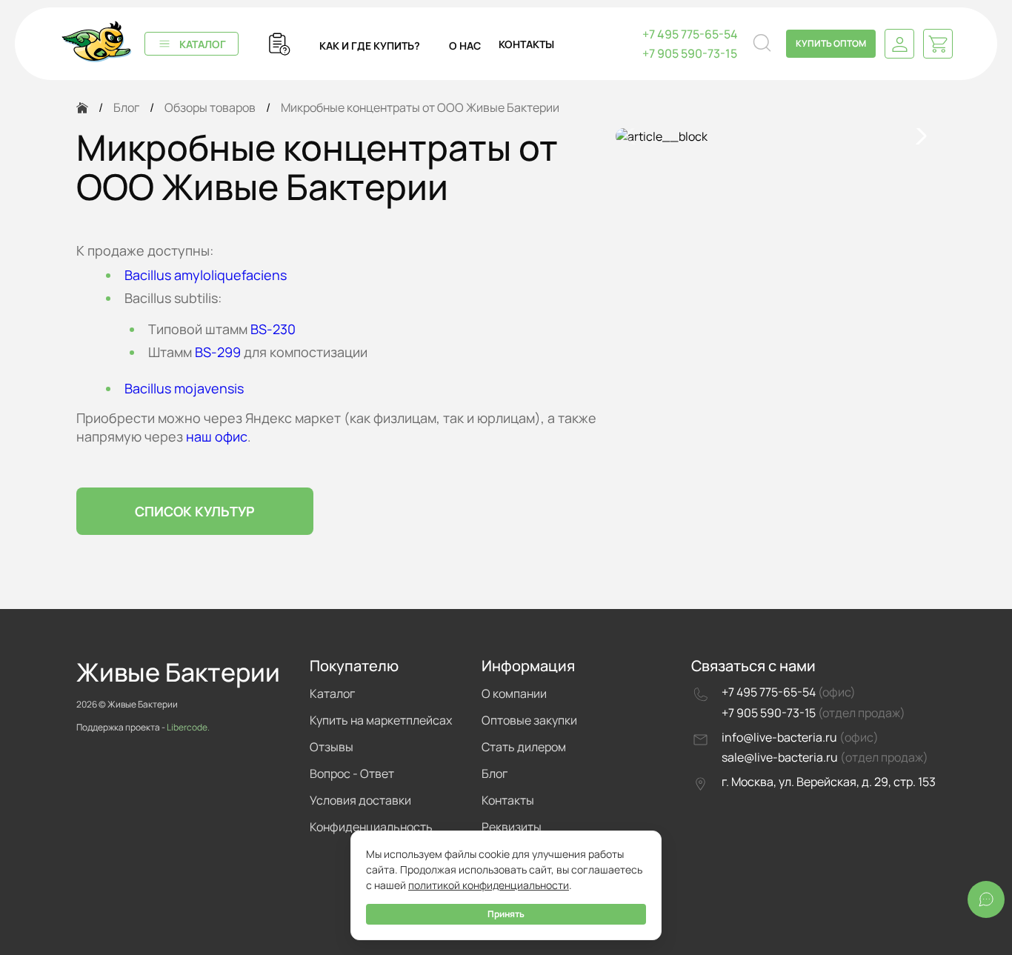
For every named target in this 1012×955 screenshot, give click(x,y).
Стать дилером (524, 747)
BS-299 (218, 352)
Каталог (202, 44)
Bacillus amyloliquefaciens (205, 275)
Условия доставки (360, 800)
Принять (506, 914)
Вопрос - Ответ (352, 773)
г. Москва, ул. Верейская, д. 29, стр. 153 (829, 781)
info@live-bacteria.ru (780, 737)
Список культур (195, 511)
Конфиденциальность (371, 827)
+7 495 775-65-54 (690, 34)
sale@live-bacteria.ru (781, 757)
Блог (494, 773)
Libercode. (188, 727)
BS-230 (273, 329)
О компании (514, 693)
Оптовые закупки (529, 720)
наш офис (216, 436)
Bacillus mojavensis (184, 388)
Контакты (508, 800)
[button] (918, 136)
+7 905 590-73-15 (689, 53)
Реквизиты (512, 827)
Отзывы (331, 747)
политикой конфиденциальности (488, 885)
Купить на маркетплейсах (381, 720)
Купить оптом (831, 43)
